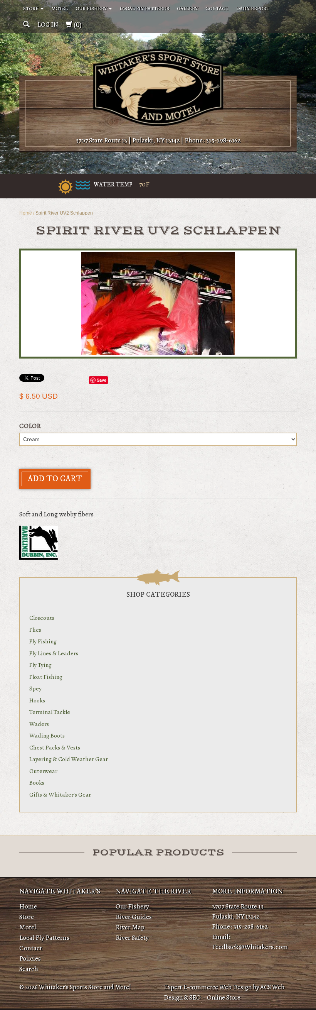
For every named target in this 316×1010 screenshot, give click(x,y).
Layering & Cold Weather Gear (68, 759)
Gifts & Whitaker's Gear (60, 794)
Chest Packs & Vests (54, 747)
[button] (26, 24)
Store (31, 8)
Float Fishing (45, 677)
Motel (59, 8)
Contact (217, 8)
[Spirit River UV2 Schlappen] (158, 304)
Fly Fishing (43, 641)
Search (28, 968)
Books (36, 782)
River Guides (134, 916)
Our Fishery (92, 8)
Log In (47, 24)
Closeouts (41, 618)
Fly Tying (40, 665)
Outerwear (43, 771)
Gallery (187, 8)
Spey (35, 688)
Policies (30, 958)
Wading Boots (47, 735)
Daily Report (252, 8)
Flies (35, 630)
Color (30, 425)
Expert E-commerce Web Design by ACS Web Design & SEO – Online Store (224, 992)
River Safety (132, 937)
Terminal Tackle (49, 712)
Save (101, 380)
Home (25, 213)
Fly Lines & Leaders (53, 653)
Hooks (37, 700)
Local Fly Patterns (144, 8)
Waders (39, 724)
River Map (130, 927)
